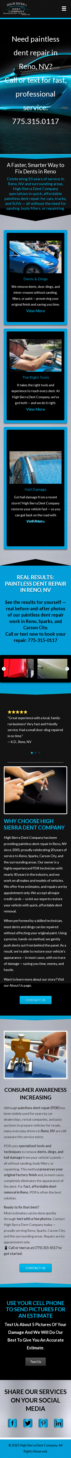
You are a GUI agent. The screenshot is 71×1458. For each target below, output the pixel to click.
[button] (4, 669)
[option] (19, 669)
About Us (16, 985)
